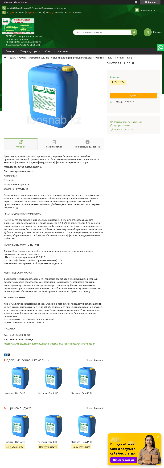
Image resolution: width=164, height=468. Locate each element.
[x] (9, 355)
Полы (109, 57)
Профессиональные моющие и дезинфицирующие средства (60, 57)
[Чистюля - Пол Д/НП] (21, 378)
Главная (10, 51)
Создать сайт (10, 2)
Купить (133, 95)
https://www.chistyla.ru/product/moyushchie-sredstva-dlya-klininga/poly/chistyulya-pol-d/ (49, 343)
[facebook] (5, 355)
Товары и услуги (28, 51)
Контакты (63, 51)
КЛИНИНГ (99, 57)
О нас (48, 51)
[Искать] (134, 32)
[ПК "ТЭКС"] (18, 26)
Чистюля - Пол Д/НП (15, 393)
